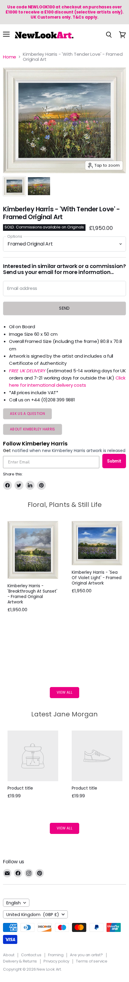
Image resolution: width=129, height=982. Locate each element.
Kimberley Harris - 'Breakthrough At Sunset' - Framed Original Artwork (32, 594)
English (13, 903)
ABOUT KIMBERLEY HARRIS (32, 429)
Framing (56, 955)
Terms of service (91, 961)
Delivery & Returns (20, 961)
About (8, 955)
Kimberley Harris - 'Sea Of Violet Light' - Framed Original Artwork (97, 578)
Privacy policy (56, 961)
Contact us (31, 955)
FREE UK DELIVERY (27, 371)
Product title (20, 788)
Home (9, 56)
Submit (114, 461)
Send (64, 308)
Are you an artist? (86, 955)
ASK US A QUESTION (27, 413)
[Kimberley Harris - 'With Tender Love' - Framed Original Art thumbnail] (14, 186)
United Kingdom (32, 915)
